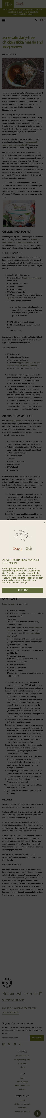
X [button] (44, 523)
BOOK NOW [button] (22, 590)
